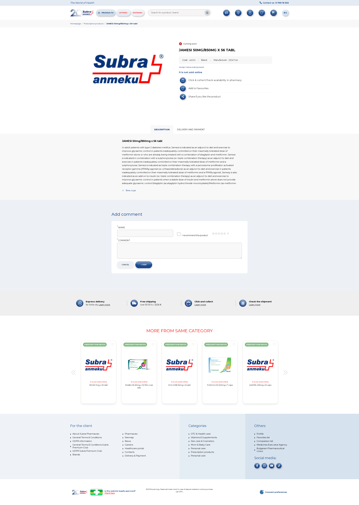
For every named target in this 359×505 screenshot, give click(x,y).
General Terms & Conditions (87, 437)
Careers (129, 444)
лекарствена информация (191, 67)
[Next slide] (286, 372)
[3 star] (219, 233)
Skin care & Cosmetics (202, 441)
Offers (123, 13)
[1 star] (213, 233)
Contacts (129, 452)
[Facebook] (257, 466)
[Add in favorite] (112, 344)
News (128, 441)
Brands (76, 454)
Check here (109, 493)
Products (107, 13)
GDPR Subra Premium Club (87, 451)
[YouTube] (271, 466)
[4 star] (221, 233)
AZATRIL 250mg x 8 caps (260, 385)
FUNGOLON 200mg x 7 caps (220, 385)
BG (285, 13)
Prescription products (93, 23)
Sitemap (129, 437)
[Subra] (82, 13)
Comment (123, 240)
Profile (260, 433)
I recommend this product (195, 235)
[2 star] (216, 233)
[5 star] (224, 233)
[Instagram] (264, 466)
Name (121, 227)
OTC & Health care (201, 433)
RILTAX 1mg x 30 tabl (98, 385)
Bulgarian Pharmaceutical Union (270, 450)
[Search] (207, 13)
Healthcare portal (134, 448)
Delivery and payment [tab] (191, 129)
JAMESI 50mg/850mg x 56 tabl (121, 23)
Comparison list (265, 441)
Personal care (198, 448)
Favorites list (263, 437)
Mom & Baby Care (200, 444)
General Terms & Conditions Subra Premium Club (90, 446)
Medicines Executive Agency (272, 444)
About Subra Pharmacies (86, 433)
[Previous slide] (73, 372)
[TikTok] (279, 466)
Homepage (75, 23)
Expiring (137, 13)
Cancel (125, 265)
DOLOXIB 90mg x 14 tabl (179, 385)
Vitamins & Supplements (204, 437)
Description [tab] (162, 129)
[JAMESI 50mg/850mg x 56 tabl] (127, 68)
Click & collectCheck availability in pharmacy (215, 80)
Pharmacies (131, 433)
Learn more (104, 304)
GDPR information (82, 441)
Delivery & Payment (135, 455)
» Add (144, 265)
